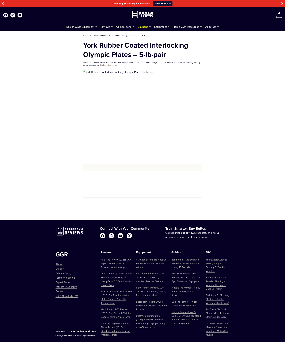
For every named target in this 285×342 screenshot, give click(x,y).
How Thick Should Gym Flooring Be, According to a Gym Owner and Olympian (185, 277)
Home (85, 35)
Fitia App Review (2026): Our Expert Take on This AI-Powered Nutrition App (116, 263)
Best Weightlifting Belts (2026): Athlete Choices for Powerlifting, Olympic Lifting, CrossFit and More (151, 321)
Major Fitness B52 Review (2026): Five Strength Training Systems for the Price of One (116, 313)
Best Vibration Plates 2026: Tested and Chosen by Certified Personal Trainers (150, 277)
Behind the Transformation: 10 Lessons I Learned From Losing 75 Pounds (185, 263)
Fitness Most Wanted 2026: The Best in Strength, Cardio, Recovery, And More (151, 291)
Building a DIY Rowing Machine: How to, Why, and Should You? (217, 299)
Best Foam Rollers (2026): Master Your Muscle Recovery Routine (151, 305)
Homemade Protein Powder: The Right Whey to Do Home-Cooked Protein (216, 283)
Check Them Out (162, 3)
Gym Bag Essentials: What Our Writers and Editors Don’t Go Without (151, 263)
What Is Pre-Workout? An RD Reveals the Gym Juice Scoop (186, 291)
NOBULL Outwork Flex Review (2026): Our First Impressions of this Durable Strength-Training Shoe (116, 297)
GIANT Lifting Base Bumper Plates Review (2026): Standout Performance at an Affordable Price (115, 329)
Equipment (94, 35)
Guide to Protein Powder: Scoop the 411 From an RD (184, 303)
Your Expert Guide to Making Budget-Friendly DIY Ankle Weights (216, 265)
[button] (3, 3)
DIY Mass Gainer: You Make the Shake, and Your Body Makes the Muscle (217, 329)
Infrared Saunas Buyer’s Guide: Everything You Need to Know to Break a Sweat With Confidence (186, 317)
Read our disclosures (108, 65)
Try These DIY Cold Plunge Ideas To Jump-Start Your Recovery (217, 313)
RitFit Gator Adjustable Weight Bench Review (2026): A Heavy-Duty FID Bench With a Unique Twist (116, 279)
